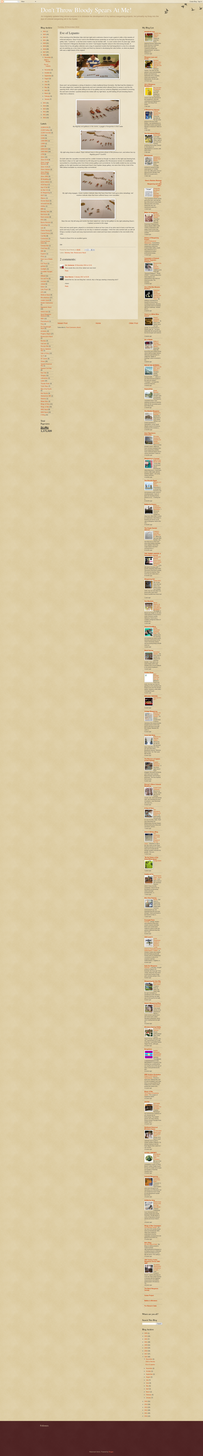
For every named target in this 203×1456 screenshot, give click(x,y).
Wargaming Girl (149, 579)
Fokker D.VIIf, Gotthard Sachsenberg (150, 1077)
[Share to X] (90, 250)
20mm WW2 (44, 176)
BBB (42, 209)
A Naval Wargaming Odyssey (157, 113)
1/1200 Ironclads (46, 133)
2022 (44, 37)
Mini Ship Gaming (150, 898)
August (47, 78)
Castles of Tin (148, 874)
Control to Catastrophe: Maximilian (157, 507)
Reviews (43, 341)
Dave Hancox (69, 277)
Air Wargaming (45, 193)
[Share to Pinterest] (94, 250)
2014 (44, 106)
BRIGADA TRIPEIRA (151, 696)
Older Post (133, 323)
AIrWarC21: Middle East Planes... (157, 158)
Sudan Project (149, 1295)
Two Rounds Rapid (150, 480)
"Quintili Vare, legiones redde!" (157, 35)
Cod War (43, 236)
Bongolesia (148, 1049)
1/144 (42, 135)
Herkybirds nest (149, 31)
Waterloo (43, 398)
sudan (42, 381)
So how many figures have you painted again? (157, 1133)
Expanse (43, 254)
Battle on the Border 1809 (157, 461)
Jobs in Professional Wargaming (150, 242)
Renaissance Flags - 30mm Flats (157, 877)
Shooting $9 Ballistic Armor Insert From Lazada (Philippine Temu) (157, 561)
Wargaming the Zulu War (152, 981)
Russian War (45, 346)
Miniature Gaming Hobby (152, 1027)
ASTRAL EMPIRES (150, 1152)
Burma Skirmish (46, 222)
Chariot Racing (45, 230)
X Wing (43, 415)
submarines (44, 378)
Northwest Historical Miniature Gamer (151, 1128)
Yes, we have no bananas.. (157, 88)
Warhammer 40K (46, 396)
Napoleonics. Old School (157, 1005)
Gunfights (44, 269)
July (46, 81)
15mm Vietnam (45, 169)
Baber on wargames (150, 212)
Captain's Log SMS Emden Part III (157, 534)
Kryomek (147, 967)
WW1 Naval (44, 409)
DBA (42, 251)
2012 (44, 112)
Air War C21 (44, 190)
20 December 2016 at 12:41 (83, 265)
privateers (44, 331)
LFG (42, 292)
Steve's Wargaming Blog (152, 1003)
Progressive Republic (157, 413)
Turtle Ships (44, 386)
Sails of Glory (45, 353)
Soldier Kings (148, 672)
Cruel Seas (44, 248)
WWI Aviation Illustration (152, 1074)
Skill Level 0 (148, 937)
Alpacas (43, 198)
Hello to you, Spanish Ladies (157, 738)
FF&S (42, 256)
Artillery (43, 206)
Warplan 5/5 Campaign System (157, 714)
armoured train (45, 203)
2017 (44, 52)
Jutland (43, 284)
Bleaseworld (148, 155)
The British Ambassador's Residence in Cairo (157, 1267)
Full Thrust (44, 263)
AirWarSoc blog (149, 1200)
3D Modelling (45, 179)
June (46, 84)
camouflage (44, 225)
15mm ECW (44, 159)
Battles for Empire (150, 504)
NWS (42, 318)
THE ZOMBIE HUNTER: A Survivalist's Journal (152, 554)
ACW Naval (44, 184)
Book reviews (45, 217)
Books (156, 899)
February (47, 96)
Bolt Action (44, 214)
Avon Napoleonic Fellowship (150, 434)
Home (98, 323)
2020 (44, 43)
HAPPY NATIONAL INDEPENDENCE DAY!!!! (157, 1053)
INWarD (43, 276)
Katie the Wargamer (150, 966)
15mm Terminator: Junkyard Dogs (157, 631)
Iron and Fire (44, 278)
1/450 (42, 146)
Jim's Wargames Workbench (149, 85)
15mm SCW (44, 167)
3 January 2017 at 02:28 (81, 277)
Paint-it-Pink (148, 389)
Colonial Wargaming (151, 1176)
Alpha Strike (157, 135)
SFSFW (146, 1102)
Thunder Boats (45, 383)
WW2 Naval (44, 412)
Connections (44, 238)
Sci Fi (42, 356)
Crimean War (45, 245)
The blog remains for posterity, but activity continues (157, 440)
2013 (44, 109)
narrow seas (44, 311)
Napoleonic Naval (46, 307)
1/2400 (43, 138)
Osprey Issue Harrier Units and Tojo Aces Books (157, 1204)
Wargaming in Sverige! (151, 458)
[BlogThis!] (88, 250)
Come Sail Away (149, 735)
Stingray (43, 375)
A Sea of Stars (149, 808)
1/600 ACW (44, 149)
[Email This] (86, 250)
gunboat (43, 266)
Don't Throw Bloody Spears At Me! (86, 10)
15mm (43, 157)
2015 (44, 103)
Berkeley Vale (69, 252)
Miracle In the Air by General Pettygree (157, 266)
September (48, 76)
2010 (44, 117)
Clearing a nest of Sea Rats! (157, 1179)
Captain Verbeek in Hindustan (157, 763)
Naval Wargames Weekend (46, 315)
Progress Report (46, 334)
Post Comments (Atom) (73, 327)
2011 (44, 114)
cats (42, 228)
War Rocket (44, 393)
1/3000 (43, 143)
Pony (42, 324)
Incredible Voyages (46, 271)
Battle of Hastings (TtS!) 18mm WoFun (157, 344)
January (47, 99)
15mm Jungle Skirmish (45, 163)
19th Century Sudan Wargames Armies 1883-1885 (152, 1261)
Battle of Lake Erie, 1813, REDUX (157, 368)
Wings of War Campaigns (152, 1226)
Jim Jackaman (69, 265)
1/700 (42, 154)
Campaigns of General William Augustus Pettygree (151, 260)
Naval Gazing (148, 650)
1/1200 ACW (44, 127)
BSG (42, 219)
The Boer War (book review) (157, 215)
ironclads (43, 281)
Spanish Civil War (46, 368)
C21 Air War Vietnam (157, 1029)
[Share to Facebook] (92, 250)
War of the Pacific (46, 389)
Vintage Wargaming (150, 711)
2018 (44, 49)
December (48, 57)
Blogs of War (148, 1091)
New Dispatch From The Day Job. (156, 676)
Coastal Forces (45, 233)
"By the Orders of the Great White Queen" (151, 858)
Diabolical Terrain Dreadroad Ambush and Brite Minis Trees (157, 295)
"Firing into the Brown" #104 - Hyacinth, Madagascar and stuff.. (157, 193)
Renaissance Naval (80, 252)
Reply (66, 271)
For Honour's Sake (150, 1306)
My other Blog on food (150, 1244)
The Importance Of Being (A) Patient (157, 812)
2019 (44, 46)
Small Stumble (156, 391)
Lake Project (44, 289)
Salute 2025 (157, 580)
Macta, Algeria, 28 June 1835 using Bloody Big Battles (157, 606)
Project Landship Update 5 (156, 319)
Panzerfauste (45, 321)
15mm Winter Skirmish (45, 173)
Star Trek (43, 373)
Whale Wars (44, 401)
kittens (43, 287)
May (46, 87)
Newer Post (62, 323)
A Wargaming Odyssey (151, 109)
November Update (157, 652)
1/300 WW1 (44, 141)
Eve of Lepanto (47, 65)
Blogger (111, 1452)
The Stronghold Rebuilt (152, 133)
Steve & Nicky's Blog (151, 832)
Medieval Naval (45, 295)
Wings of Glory (45, 404)
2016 (44, 55)
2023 (44, 34)
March (47, 93)
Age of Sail (44, 187)
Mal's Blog (147, 1242)
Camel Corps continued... (157, 788)
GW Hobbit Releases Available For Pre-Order (157, 1106)
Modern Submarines (47, 303)
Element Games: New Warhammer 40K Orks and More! (157, 64)
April (46, 90)
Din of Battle (148, 340)
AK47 (42, 195)
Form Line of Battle (46, 259)
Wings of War (45, 407)
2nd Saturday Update (150, 1227)
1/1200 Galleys (45, 130)
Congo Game (157, 860)
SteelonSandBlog (150, 626)
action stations (45, 182)
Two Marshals (148, 601)
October (47, 73)
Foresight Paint (149, 920)
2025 (44, 31)
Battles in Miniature (150, 1300)
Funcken (147, 921)
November (48, 70)
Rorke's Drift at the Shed (157, 983)
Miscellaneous (45, 297)
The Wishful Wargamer (151, 411)
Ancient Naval (45, 201)
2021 (44, 40)
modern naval (45, 300)
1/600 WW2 (44, 151)
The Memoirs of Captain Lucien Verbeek (152, 759)
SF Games (44, 358)
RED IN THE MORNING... (152, 365)
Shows (43, 361)
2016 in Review (47, 60)
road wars (44, 343)
